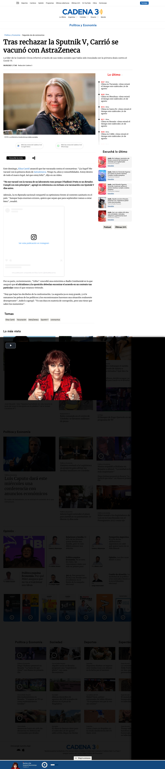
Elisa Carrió (24, 168)
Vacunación (21, 320)
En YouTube (86, 3)
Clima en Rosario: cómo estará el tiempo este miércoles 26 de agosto (115, 123)
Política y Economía (12, 35)
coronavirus (55, 320)
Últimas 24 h (76, 3)
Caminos (33, 3)
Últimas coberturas (62, 3)
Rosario (93, 17)
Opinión (41, 3)
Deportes (24, 3)
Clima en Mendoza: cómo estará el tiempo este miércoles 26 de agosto (115, 98)
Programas (50, 3)
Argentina (71, 17)
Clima (95, 3)
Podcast (107, 227)
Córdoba (83, 17)
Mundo (103, 17)
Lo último (114, 74)
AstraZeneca (40, 172)
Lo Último (62, 17)
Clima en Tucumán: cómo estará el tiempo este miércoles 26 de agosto (115, 86)
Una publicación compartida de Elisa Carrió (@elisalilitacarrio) (34, 273)
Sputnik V (44, 320)
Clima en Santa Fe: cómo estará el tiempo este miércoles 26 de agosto (116, 111)
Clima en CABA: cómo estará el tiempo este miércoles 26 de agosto (114, 136)
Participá (144, 3)
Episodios (111, 166)
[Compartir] (33, 158)
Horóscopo (103, 3)
